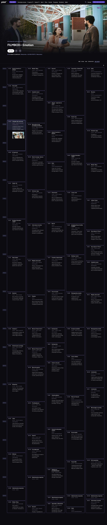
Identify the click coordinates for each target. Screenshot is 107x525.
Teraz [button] (82, 61)
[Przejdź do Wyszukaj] (86, 2)
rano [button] (86, 61)
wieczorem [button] (91, 61)
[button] (103, 65)
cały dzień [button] (97, 61)
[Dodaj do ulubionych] (16, 50)
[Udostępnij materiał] (20, 50)
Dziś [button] (79, 61)
